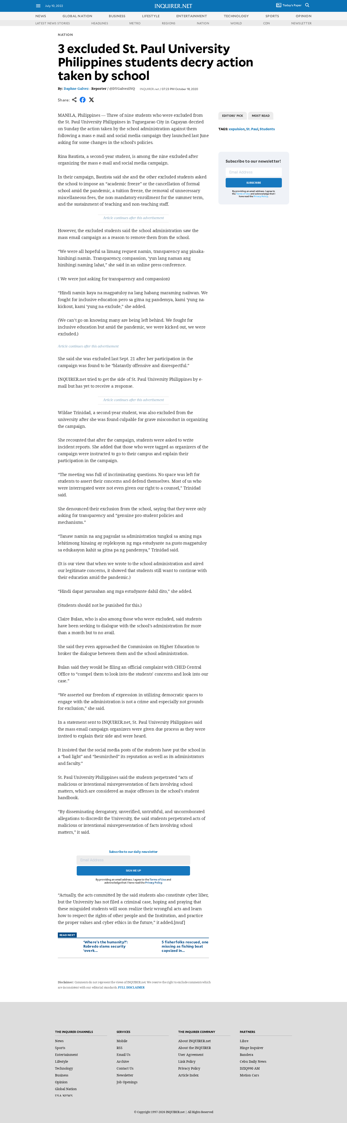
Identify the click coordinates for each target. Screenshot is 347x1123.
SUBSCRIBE (253, 182)
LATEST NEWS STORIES (52, 23)
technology (236, 16)
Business (61, 1075)
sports (272, 16)
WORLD (236, 23)
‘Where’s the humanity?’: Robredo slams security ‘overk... (105, 946)
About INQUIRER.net (194, 1041)
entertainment (191, 16)
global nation (77, 16)
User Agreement (190, 1054)
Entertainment (66, 1054)
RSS (120, 1047)
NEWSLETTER (301, 23)
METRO (134, 23)
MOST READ (261, 115)
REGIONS (169, 23)
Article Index (188, 1075)
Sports (60, 1047)
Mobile (122, 1041)
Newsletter (125, 1075)
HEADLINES (99, 23)
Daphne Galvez (76, 88)
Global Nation (66, 1089)
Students (267, 129)
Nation (65, 34)
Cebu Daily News (253, 1061)
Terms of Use (157, 879)
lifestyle (151, 16)
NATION (203, 23)
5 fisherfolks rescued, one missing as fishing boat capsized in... (185, 946)
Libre (244, 1041)
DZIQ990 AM (250, 1068)
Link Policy (186, 1061)
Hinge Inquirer (251, 1047)
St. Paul (252, 129)
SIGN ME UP (133, 870)
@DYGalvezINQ (122, 88)
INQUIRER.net (149, 89)
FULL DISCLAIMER (131, 987)
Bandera (246, 1054)
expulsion (237, 129)
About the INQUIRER (194, 1047)
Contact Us (125, 1068)
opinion (304, 16)
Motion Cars (249, 1075)
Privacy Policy (153, 882)
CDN (266, 23)
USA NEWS (64, 1095)
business (117, 16)
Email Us (123, 1054)
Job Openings (127, 1082)
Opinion (61, 1082)
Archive (123, 1061)
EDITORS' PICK (232, 115)
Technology (64, 1068)
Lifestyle (61, 1061)
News (40, 16)
